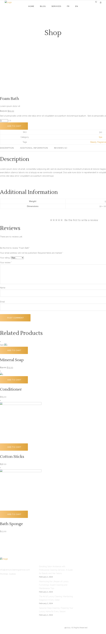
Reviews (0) (60, 148)
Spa (100, 137)
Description (7, 148)
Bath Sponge (11, 523)
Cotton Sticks (12, 456)
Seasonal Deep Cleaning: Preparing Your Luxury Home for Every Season (56, 610)
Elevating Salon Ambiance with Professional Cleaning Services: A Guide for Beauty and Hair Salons (56, 569)
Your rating (5, 258)
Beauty (93, 142)
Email (2, 302)
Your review (6, 262)
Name (2, 288)
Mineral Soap (12, 359)
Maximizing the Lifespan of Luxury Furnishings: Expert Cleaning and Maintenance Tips (54, 584)
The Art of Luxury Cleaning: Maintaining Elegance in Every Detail (56, 598)
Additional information (34, 148)
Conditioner (11, 389)
